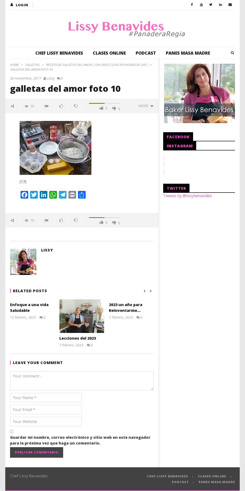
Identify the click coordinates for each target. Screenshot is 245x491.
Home (14, 65)
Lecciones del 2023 (77, 338)
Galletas (32, 65)
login (22, 5)
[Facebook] (192, 5)
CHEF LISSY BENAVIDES (59, 53)
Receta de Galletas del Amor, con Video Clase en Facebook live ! (97, 65)
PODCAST (146, 53)
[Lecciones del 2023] (81, 316)
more (144, 105)
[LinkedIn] (220, 5)
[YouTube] (201, 5)
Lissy (50, 78)
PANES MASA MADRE (188, 53)
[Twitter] (211, 5)
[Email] (230, 5)
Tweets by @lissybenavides (187, 195)
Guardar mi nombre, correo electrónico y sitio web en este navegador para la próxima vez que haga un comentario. (80, 440)
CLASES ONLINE (109, 53)
